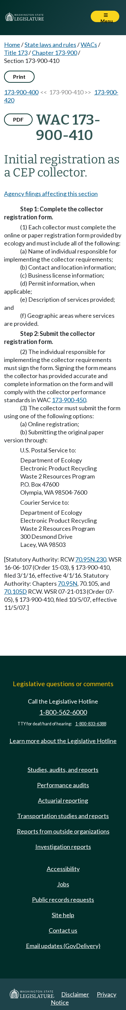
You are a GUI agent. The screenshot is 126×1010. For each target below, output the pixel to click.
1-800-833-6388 (90, 723)
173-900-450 (69, 400)
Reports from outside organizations (63, 831)
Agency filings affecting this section (51, 193)
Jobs (63, 884)
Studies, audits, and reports (63, 769)
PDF (18, 119)
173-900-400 (21, 92)
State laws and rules (50, 44)
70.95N (67, 583)
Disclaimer (75, 994)
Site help (63, 915)
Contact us (63, 930)
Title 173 (16, 52)
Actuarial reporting (63, 800)
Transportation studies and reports (63, 815)
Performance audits (63, 785)
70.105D (15, 591)
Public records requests (63, 899)
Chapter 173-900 (54, 52)
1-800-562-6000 (63, 712)
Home (12, 44)
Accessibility (63, 868)
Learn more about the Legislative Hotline (63, 740)
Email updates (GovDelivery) (63, 945)
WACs (89, 44)
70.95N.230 (90, 559)
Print (19, 76)
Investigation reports (63, 846)
